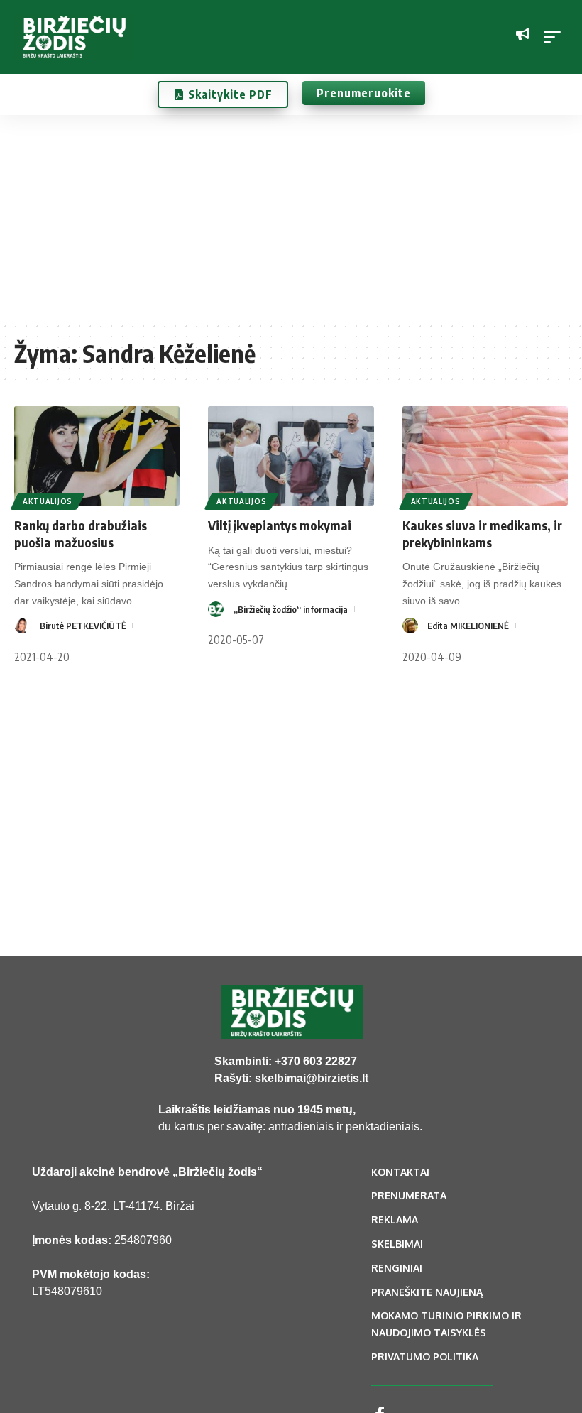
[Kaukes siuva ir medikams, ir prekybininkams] (485, 456)
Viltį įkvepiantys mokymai (279, 525)
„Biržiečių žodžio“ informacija (291, 609)
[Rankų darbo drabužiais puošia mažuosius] (97, 456)
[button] (556, 37)
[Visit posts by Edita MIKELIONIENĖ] (410, 625)
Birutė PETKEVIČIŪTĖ (83, 625)
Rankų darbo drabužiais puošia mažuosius (80, 533)
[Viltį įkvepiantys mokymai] (290, 456)
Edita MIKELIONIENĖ (468, 625)
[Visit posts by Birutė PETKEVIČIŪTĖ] (22, 625)
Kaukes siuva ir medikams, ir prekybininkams (482, 533)
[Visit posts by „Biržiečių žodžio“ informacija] (216, 609)
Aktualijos (47, 501)
